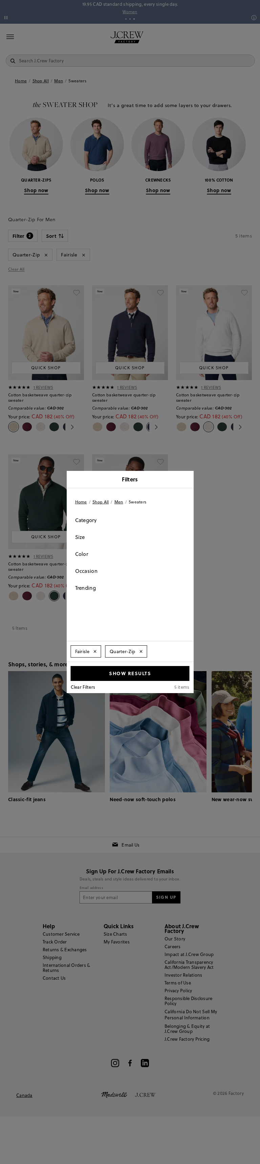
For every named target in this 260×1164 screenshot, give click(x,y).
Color (81, 554)
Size (80, 537)
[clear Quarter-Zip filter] (141, 651)
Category (85, 520)
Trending (85, 587)
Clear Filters (83, 687)
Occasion (86, 571)
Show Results (130, 673)
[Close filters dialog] (186, 480)
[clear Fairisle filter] (95, 651)
